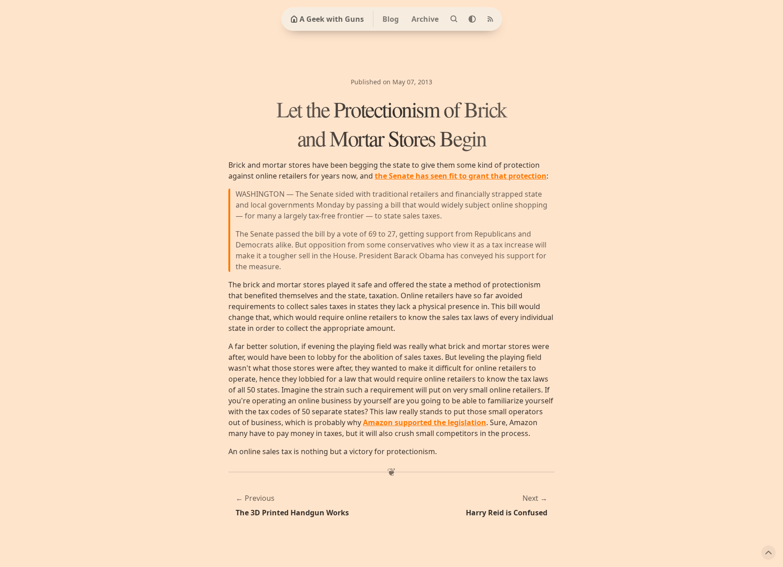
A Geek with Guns (332, 19)
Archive (425, 19)
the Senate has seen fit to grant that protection (460, 176)
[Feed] (490, 19)
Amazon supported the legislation (424, 422)
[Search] (454, 19)
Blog (390, 19)
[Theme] (472, 19)
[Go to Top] (768, 552)
